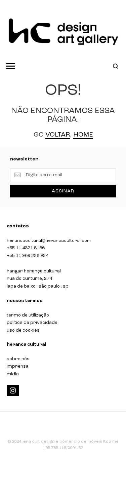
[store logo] (63, 31)
